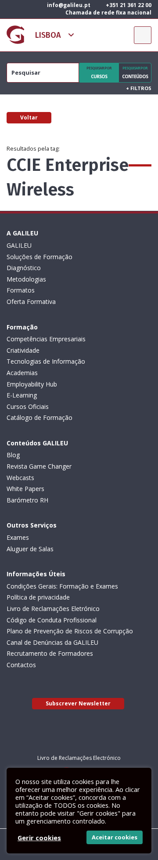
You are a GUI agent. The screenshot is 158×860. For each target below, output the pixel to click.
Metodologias (26, 279)
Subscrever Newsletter (78, 703)
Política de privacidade (38, 597)
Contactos (21, 665)
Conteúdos (135, 72)
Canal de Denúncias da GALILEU (52, 642)
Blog (13, 455)
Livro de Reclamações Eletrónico (53, 608)
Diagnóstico (24, 268)
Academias (22, 373)
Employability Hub (32, 384)
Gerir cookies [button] (39, 837)
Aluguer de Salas (30, 549)
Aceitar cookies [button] (114, 837)
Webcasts (20, 477)
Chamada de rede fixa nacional (107, 12)
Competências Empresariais (46, 339)
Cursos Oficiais (28, 406)
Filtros (138, 88)
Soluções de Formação (39, 257)
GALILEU (19, 245)
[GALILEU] (15, 34)
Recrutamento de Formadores (50, 653)
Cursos (98, 72)
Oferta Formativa (31, 301)
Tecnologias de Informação (46, 361)
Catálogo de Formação (39, 417)
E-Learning (22, 395)
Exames (18, 537)
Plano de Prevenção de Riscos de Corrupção (70, 631)
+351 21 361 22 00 (127, 5)
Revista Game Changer (39, 466)
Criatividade (23, 350)
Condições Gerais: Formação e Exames (62, 586)
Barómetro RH (27, 500)
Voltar (29, 117)
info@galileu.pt (68, 5)
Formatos (21, 290)
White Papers (25, 488)
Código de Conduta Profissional (52, 620)
